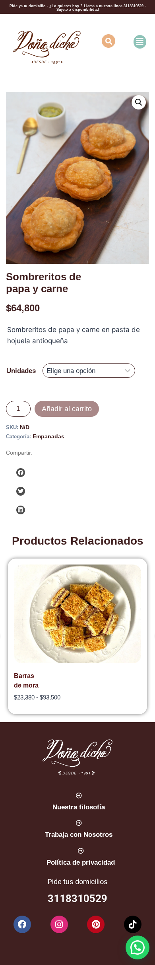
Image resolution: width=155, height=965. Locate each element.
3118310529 (134, 6)
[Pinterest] (96, 924)
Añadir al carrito (67, 409)
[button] (135, 42)
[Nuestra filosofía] (79, 796)
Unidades (21, 371)
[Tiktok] (132, 924)
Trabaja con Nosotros (78, 834)
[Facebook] (22, 924)
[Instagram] (59, 924)
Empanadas (48, 436)
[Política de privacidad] (81, 851)
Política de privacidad (80, 862)
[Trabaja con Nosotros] (79, 823)
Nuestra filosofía (78, 807)
